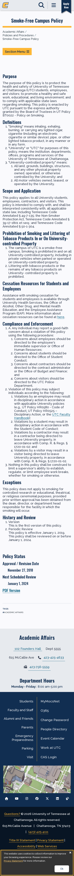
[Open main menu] (54, 5)
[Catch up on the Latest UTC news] (67, 797)
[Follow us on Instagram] (26, 797)
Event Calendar (53, 738)
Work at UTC (51, 747)
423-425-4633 (54, 657)
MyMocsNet (50, 701)
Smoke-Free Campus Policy (21, 39)
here (60, 317)
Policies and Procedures (18, 35)
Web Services (47, 846)
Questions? (12, 814)
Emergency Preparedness (22, 737)
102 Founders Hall (28, 649)
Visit (30, 757)
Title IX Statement (22, 840)
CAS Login (49, 757)
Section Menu (15, 51)
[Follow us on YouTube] (16, 797)
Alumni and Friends (18, 718)
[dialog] (37, 862)
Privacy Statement (50, 840)
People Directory (54, 729)
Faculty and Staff (20, 710)
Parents (27, 727)
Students (26, 701)
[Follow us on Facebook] (37, 797)
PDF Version (11, 590)
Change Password (55, 720)
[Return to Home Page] (6, 797)
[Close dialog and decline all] (70, 852)
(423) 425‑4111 (38, 832)
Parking (27, 748)
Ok (61, 868)
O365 (45, 710)
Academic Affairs (13, 31)
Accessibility (26, 846)
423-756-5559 (39, 667)
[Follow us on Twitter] (47, 797)
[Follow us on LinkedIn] (57, 797)
